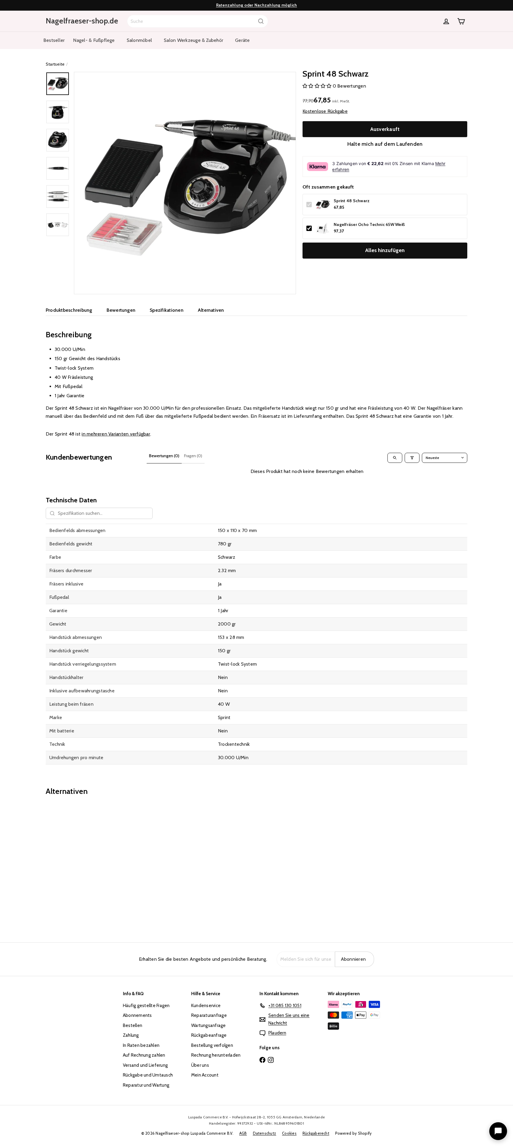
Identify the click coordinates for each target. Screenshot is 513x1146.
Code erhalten (256, 595)
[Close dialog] (315, 514)
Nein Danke (256, 622)
